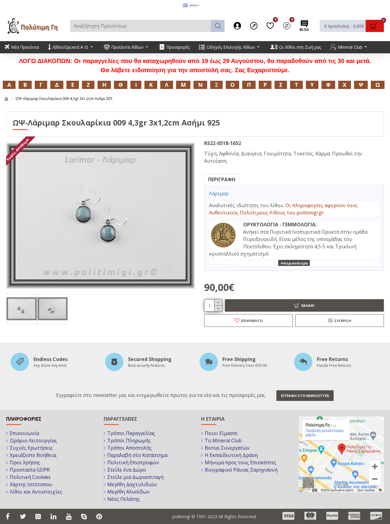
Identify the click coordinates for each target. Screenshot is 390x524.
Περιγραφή (222, 179)
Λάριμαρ (219, 193)
